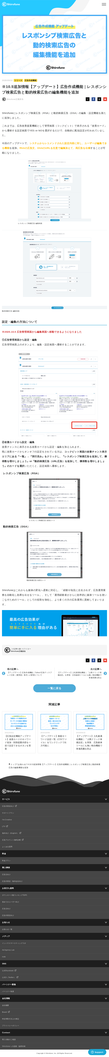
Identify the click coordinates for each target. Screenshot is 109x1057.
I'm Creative (7, 820)
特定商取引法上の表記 (10, 1019)
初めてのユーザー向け (10, 902)
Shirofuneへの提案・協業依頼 (13, 1046)
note (4, 957)
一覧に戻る (54, 688)
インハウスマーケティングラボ (14, 943)
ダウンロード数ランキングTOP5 (14, 895)
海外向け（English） (10, 833)
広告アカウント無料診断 (11, 840)
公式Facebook (8, 971)
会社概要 (5, 1005)
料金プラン (6, 861)
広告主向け (6, 874)
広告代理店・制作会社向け (12, 881)
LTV (3, 826)
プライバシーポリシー (10, 1026)
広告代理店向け (8, 806)
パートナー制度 (8, 991)
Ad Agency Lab (8, 950)
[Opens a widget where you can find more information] (97, 1052)
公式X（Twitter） (9, 977)
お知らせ (22, 764)
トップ (13, 764)
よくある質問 (7, 847)
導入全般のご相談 (9, 1039)
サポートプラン (8, 813)
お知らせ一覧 (7, 929)
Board (4, 1012)
